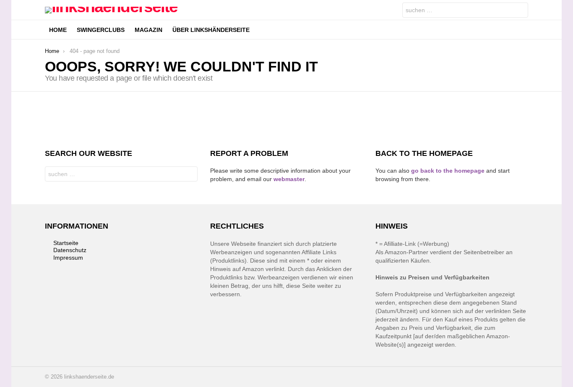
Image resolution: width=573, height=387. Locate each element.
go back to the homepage (447, 170)
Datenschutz (69, 250)
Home (58, 29)
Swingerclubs (101, 29)
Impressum (68, 257)
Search (519, 11)
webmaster (289, 179)
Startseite (65, 243)
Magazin (148, 29)
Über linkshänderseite (211, 29)
